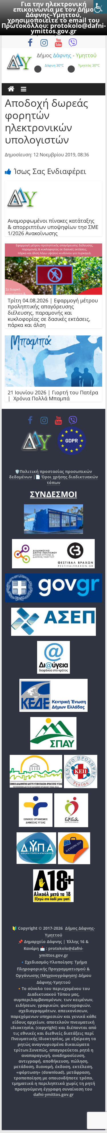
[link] (100, 7)
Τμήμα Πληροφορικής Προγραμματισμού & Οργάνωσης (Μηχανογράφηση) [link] (53, 968)
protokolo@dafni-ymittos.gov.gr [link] (68, 28)
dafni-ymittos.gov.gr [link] (53, 1094)
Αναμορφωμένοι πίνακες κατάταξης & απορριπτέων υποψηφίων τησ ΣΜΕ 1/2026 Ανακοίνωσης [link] (53, 226)
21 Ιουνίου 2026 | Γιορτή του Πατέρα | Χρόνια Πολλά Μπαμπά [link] (53, 395)
